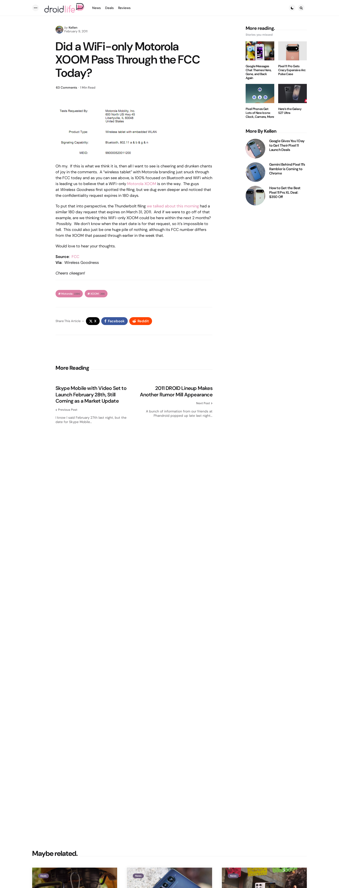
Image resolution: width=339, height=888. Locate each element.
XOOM (97, 294)
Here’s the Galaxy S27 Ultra (289, 111)
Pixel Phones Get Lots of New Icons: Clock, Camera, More (260, 113)
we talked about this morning (173, 206)
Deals (43, 875)
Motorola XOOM (141, 183)
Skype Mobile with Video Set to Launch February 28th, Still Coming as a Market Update (91, 394)
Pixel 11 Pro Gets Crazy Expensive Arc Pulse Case (292, 70)
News (138, 875)
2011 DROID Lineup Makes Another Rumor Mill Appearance (176, 391)
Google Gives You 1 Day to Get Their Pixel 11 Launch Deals (286, 145)
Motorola (70, 294)
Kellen (73, 27)
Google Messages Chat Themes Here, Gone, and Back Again (258, 72)
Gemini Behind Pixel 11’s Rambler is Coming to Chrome (287, 169)
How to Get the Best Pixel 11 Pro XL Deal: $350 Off (285, 192)
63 (66, 87)
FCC (75, 256)
